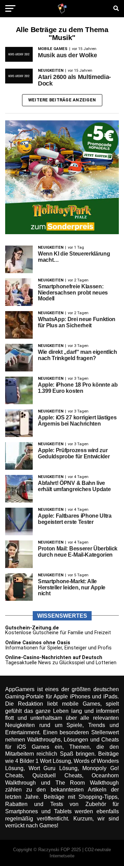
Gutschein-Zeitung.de (32, 628)
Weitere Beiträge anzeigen (62, 99)
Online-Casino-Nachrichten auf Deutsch (53, 657)
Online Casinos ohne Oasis (37, 643)
